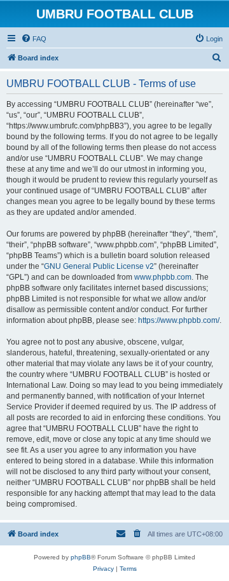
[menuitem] (33, 38)
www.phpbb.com (162, 277)
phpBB (81, 557)
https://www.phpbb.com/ (178, 320)
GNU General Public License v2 (99, 266)
